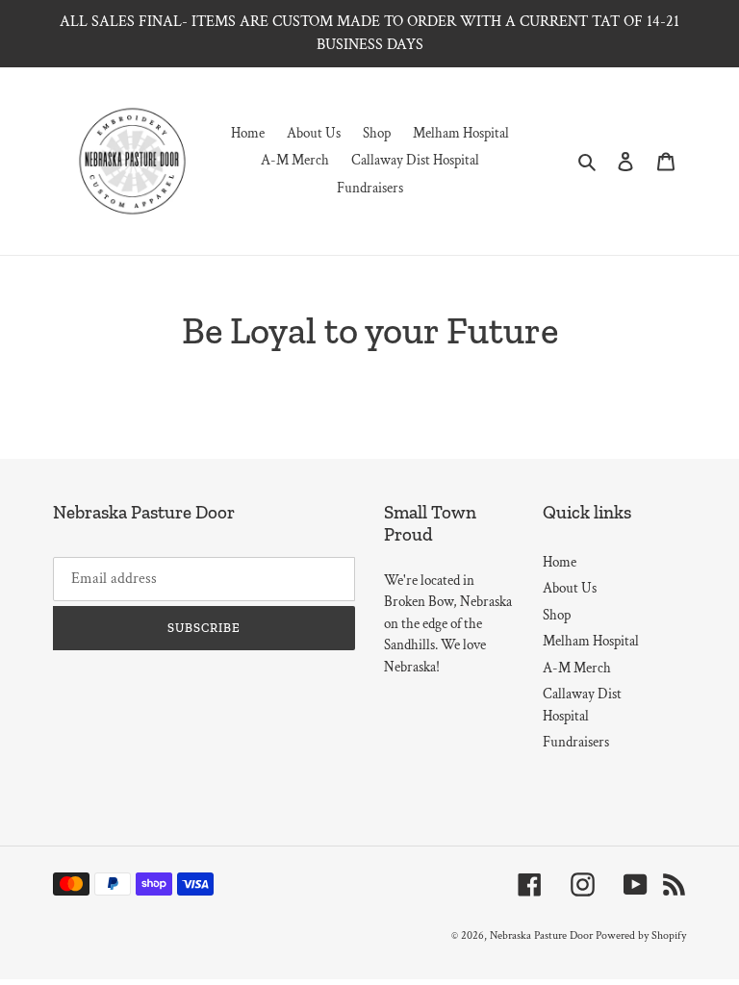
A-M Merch (577, 668)
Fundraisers (576, 742)
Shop (557, 615)
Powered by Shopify (641, 935)
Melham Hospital (591, 641)
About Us (570, 588)
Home (559, 562)
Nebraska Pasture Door (541, 935)
